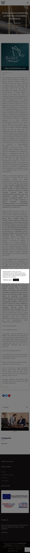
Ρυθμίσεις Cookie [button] (7, 280)
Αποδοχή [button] (16, 279)
